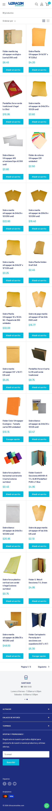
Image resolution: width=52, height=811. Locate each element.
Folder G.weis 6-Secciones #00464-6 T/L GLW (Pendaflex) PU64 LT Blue (38, 477)
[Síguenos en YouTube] (15, 784)
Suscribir (11, 762)
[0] (47, 4)
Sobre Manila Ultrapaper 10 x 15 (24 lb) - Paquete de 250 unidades (12, 318)
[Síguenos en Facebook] (4, 784)
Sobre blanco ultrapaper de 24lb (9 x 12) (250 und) (12, 530)
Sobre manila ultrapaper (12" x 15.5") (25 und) (12, 372)
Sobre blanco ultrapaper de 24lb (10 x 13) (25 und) (39, 423)
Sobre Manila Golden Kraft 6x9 (37, 263)
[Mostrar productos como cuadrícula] (44, 21)
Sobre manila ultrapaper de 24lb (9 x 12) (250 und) (12, 213)
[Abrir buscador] (36, 4)
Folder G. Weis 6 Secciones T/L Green (38, 581)
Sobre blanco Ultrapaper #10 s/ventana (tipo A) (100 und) (13, 160)
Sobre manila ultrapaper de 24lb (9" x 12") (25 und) (13, 265)
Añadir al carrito (13, 70)
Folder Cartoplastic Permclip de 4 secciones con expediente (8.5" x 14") (38, 639)
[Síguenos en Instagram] (9, 784)
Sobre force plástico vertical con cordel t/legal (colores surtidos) (11, 584)
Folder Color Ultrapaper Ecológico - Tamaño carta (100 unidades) (13, 423)
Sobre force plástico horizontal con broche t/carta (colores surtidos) (12, 477)
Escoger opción (13, 439)
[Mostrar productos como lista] (48, 21)
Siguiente (42, 667)
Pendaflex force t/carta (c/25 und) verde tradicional (39, 372)
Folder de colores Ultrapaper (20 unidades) (36, 158)
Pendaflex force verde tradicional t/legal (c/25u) (12, 106)
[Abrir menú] (4, 4)
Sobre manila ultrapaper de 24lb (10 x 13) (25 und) (39, 106)
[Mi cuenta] (41, 4)
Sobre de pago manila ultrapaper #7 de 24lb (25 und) (38, 530)
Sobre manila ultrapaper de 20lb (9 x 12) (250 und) (38, 213)
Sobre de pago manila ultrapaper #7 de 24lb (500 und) (38, 317)
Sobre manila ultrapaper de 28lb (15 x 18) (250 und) (13, 637)
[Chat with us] (46, 807)
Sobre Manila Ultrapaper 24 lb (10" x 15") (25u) (38, 54)
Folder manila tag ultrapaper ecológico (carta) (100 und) (12, 54)
